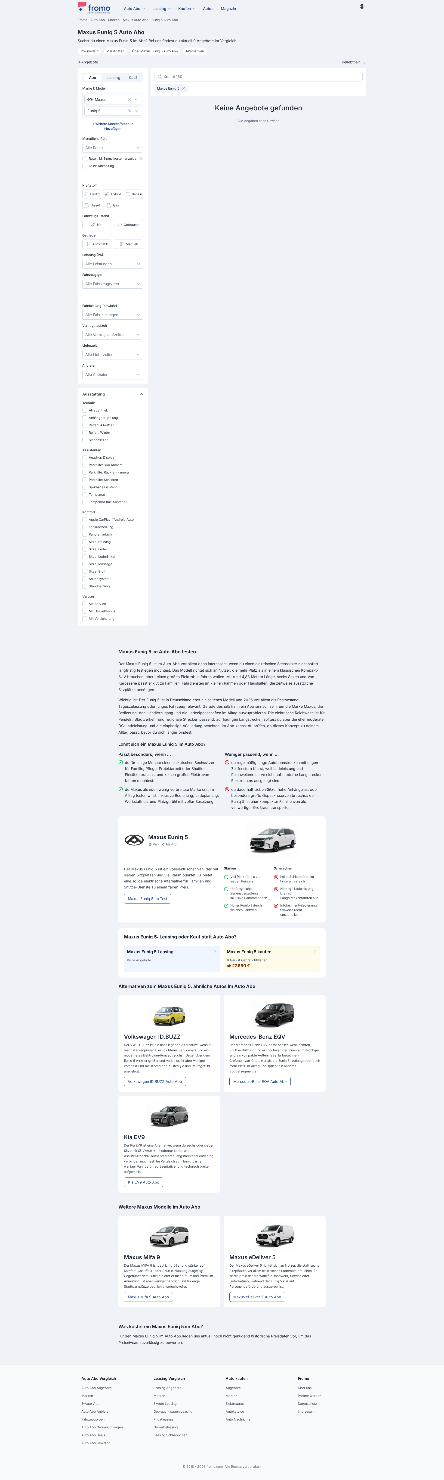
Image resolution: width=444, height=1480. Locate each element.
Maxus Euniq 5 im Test (147, 898)
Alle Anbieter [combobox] (96, 374)
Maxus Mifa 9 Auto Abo (148, 1297)
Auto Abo (132, 8)
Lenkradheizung (101, 527)
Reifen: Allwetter (101, 425)
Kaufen (184, 8)
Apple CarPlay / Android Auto (111, 519)
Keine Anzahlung (101, 166)
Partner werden (309, 1396)
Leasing (159, 8)
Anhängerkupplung (103, 418)
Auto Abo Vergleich (98, 1378)
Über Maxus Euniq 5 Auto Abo (155, 51)
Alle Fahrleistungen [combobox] (101, 314)
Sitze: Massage (100, 564)
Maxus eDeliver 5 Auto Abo (257, 1297)
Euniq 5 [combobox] (94, 111)
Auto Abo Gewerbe (95, 1443)
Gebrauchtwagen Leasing (173, 1411)
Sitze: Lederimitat (102, 556)
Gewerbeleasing (166, 1427)
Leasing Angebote (167, 1388)
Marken (87, 1396)
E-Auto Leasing (165, 1403)
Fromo (303, 1378)
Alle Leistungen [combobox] (98, 264)
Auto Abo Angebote (96, 1388)
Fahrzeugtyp (92, 275)
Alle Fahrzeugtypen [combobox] (102, 283)
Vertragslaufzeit (94, 325)
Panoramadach (100, 534)
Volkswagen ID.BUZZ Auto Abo (155, 1081)
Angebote (233, 1388)
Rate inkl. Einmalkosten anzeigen (115, 158)
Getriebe (89, 235)
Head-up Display (101, 457)
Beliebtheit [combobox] (351, 62)
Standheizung (99, 586)
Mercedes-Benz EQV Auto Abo (260, 1081)
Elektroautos (235, 1403)
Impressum (306, 1411)
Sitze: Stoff (97, 571)
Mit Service (97, 604)
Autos (208, 8)
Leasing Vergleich (169, 1378)
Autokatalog (235, 1411)
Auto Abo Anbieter (95, 1411)
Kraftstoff (89, 185)
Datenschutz (307, 1403)
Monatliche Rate (94, 138)
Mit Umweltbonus (102, 611)
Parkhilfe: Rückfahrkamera (109, 472)
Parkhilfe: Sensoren (103, 480)
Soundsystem (99, 579)
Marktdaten (115, 51)
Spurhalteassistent (103, 487)
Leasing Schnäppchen (170, 1435)
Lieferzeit (89, 345)
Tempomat (97, 494)
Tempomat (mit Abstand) (108, 502)
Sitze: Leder (98, 549)
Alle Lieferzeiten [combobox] (99, 354)
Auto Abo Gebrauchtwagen (102, 1427)
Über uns (304, 1388)
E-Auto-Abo (90, 1403)
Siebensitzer (98, 440)
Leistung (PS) (92, 255)
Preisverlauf (90, 51)
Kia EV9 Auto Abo (143, 1182)
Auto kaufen (237, 1378)
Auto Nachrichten (239, 1419)
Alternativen (195, 51)
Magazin (228, 8)
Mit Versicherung (101, 618)
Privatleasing (163, 1419)
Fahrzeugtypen (93, 1419)
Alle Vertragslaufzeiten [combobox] (104, 334)
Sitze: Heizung (100, 542)
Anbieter (89, 365)
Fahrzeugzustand (95, 216)
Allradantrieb (98, 410)
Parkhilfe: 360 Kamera (106, 465)
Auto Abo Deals (93, 1435)
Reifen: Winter (99, 432)
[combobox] (106, 99)
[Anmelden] (362, 6)
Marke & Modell (94, 88)
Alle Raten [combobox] (94, 147)
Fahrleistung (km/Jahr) (99, 306)
